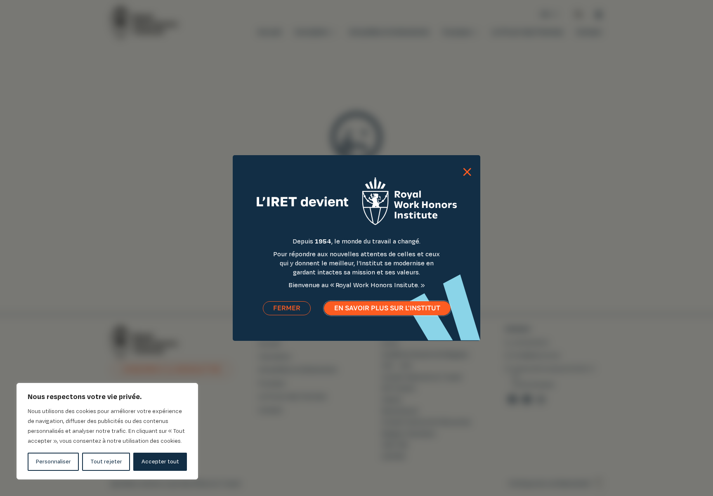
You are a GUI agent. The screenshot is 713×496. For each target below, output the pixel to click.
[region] (107, 431)
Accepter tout (160, 461)
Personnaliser (53, 461)
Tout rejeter (106, 461)
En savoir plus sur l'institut (387, 308)
